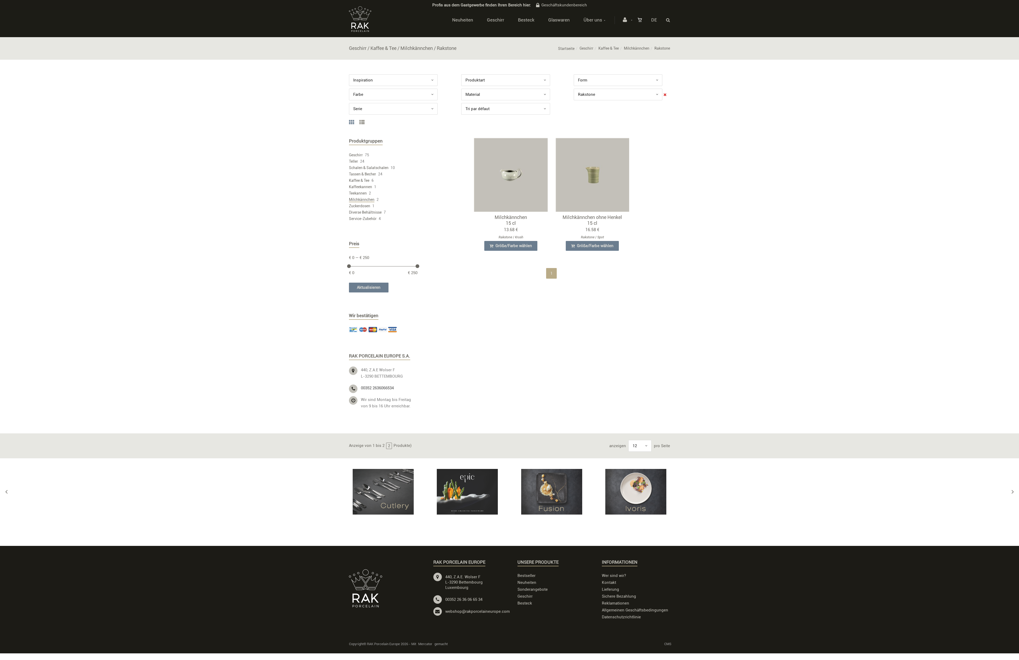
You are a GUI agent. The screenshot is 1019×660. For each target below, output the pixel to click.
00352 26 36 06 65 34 (463, 599)
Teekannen (358, 193)
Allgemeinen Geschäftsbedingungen (635, 610)
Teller (353, 161)
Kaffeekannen (360, 187)
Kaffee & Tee (608, 48)
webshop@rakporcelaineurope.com (477, 611)
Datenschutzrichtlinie (621, 617)
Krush (519, 237)
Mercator (425, 644)
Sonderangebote (532, 589)
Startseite (566, 48)
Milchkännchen (636, 48)
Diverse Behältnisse (365, 212)
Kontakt (609, 582)
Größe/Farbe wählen (513, 245)
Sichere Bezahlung (619, 596)
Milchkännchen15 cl (511, 220)
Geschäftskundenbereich (564, 5)
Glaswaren (559, 20)
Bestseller (526, 575)
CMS (667, 644)
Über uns (593, 20)
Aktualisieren (369, 287)
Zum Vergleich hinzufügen (513, 176)
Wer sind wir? (614, 575)
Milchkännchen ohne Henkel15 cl (592, 220)
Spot (600, 237)
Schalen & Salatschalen (368, 168)
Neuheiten (462, 20)
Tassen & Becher (362, 174)
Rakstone (505, 237)
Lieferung (610, 589)
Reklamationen (615, 603)
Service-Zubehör (363, 219)
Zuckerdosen (359, 206)
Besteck (526, 20)
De (654, 20)
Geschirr (495, 20)
